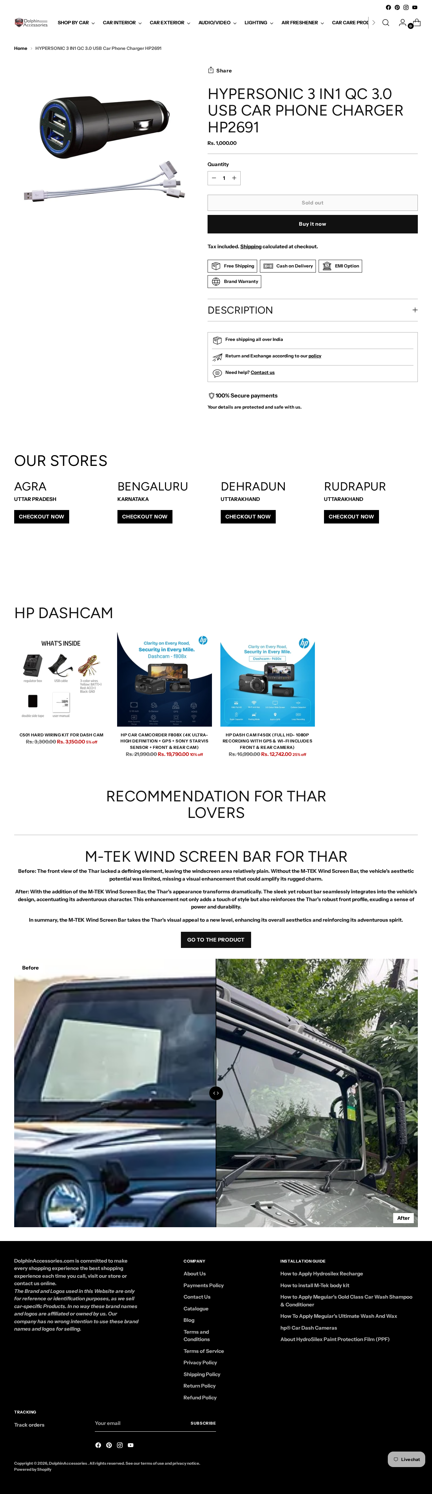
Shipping (251, 246)
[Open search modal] (386, 22)
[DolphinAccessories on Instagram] (406, 7)
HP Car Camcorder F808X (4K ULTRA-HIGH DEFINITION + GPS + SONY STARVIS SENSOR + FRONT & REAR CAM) (164, 741)
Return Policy (200, 1385)
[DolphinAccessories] (31, 23)
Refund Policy (200, 1397)
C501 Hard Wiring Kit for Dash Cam (62, 734)
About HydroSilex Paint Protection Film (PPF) (335, 1339)
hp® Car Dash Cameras (308, 1328)
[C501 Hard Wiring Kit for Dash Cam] (61, 679)
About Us (195, 1273)
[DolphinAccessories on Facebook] (388, 7)
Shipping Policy (202, 1374)
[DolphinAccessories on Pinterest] (397, 7)
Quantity (218, 164)
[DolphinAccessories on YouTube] (415, 7)
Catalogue (196, 1308)
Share (224, 70)
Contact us (263, 372)
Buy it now (312, 224)
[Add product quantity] (214, 178)
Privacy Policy (200, 1362)
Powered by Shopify (32, 1469)
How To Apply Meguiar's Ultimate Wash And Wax (338, 1316)
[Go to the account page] (400, 22)
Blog (189, 1320)
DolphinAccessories (68, 1463)
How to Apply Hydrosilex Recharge (321, 1273)
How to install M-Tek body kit (314, 1285)
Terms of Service (204, 1351)
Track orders (29, 1425)
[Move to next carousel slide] (412, 568)
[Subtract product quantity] (234, 178)
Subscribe (203, 1423)
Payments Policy (204, 1285)
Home (20, 48)
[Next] (374, 22)
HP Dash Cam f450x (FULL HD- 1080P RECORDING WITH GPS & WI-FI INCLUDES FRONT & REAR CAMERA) (268, 741)
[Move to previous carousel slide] (396, 568)
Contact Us (197, 1297)
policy (314, 355)
